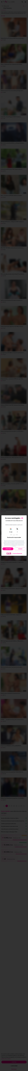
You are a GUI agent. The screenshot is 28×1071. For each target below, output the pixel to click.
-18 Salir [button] (20, 548)
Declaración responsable (14, 537)
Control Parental (17, 553)
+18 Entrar (8, 548)
